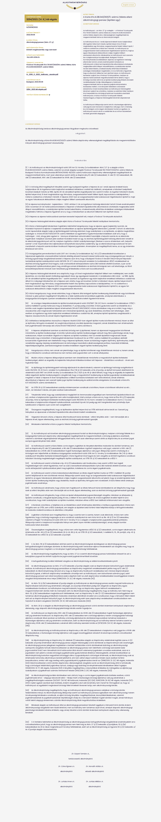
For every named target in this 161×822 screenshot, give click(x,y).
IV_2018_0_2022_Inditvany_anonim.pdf (42, 74)
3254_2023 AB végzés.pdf (36, 89)
